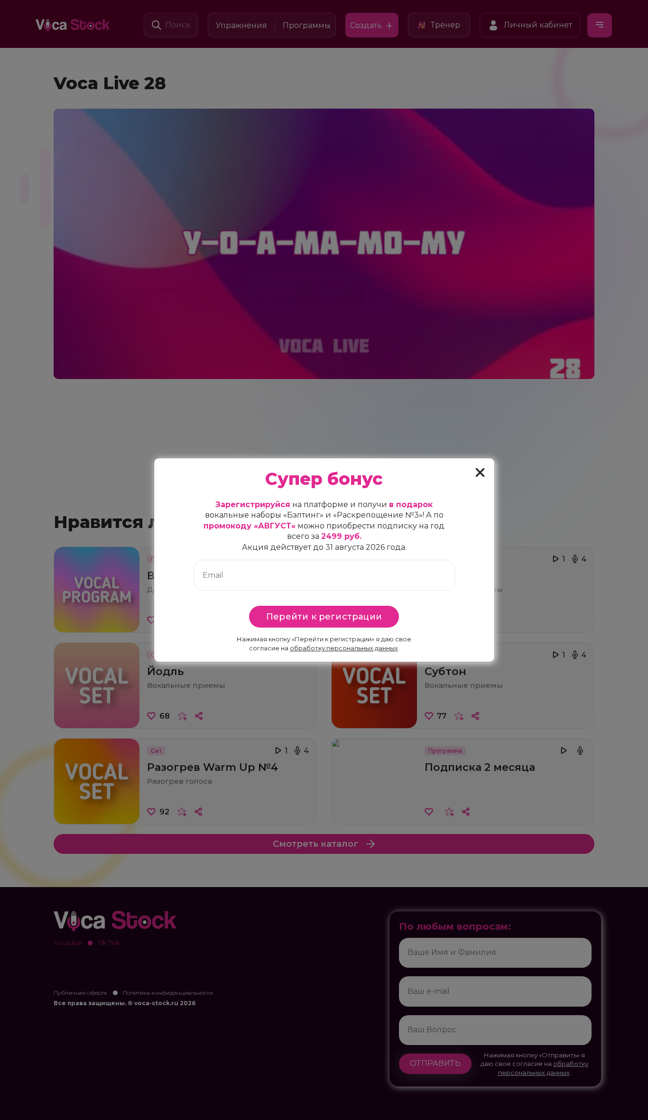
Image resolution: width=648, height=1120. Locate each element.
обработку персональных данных (344, 648)
